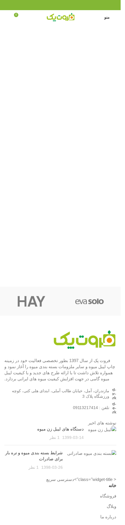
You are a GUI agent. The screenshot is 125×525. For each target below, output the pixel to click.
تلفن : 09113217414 (91, 407)
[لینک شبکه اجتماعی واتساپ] (60, 5)
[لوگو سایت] (60, 16)
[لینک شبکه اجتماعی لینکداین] (67, 5)
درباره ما (108, 516)
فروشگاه (108, 495)
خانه (112, 485)
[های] (31, 301)
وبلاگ (111, 506)
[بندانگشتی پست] (102, 433)
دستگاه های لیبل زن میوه (60, 428)
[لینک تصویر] (84, 339)
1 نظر (54, 437)
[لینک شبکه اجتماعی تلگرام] (53, 5)
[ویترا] (89, 301)
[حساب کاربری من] (6, 17)
